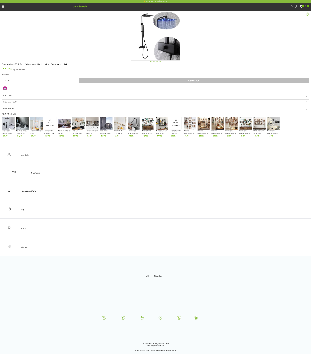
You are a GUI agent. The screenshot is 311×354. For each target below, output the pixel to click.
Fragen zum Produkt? (10, 102)
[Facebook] (123, 318)
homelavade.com (80, 6)
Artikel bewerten (8, 108)
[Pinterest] (141, 318)
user (296, 6)
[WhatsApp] (179, 318)
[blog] (196, 318)
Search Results (291, 6)
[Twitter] (160, 318)
